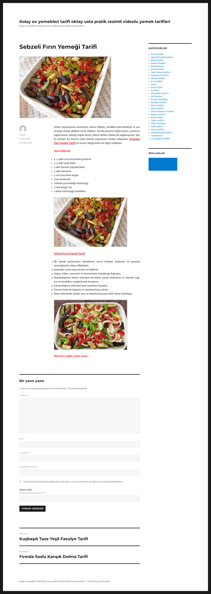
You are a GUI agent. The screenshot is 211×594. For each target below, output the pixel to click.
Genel (153, 84)
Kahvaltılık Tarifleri (160, 93)
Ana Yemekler (25, 143)
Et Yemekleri (156, 81)
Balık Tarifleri (157, 60)
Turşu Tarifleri (157, 129)
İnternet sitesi (28, 467)
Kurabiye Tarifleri (159, 102)
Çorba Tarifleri (157, 69)
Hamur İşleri (156, 87)
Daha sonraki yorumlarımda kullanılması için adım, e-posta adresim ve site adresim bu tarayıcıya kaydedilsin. (73, 482)
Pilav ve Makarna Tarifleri (162, 111)
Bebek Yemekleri (158, 63)
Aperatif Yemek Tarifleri (162, 57)
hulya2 (22, 135)
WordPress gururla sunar (98, 581)
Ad (21, 439)
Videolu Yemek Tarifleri (161, 132)
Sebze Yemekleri (158, 123)
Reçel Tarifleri (157, 117)
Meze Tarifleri (157, 105)
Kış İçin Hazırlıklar (159, 99)
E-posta (25, 453)
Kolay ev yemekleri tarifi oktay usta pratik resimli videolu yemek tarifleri (94, 21)
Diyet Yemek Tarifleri (160, 72)
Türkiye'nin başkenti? (32, 493)
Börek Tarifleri (157, 66)
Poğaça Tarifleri (158, 114)
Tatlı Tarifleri (157, 126)
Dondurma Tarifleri (160, 75)
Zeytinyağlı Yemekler (160, 138)
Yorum (24, 395)
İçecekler (155, 90)
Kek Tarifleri (156, 96)
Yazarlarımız (156, 135)
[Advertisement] (163, 164)
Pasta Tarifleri (157, 108)
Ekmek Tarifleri (158, 78)
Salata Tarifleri (157, 120)
